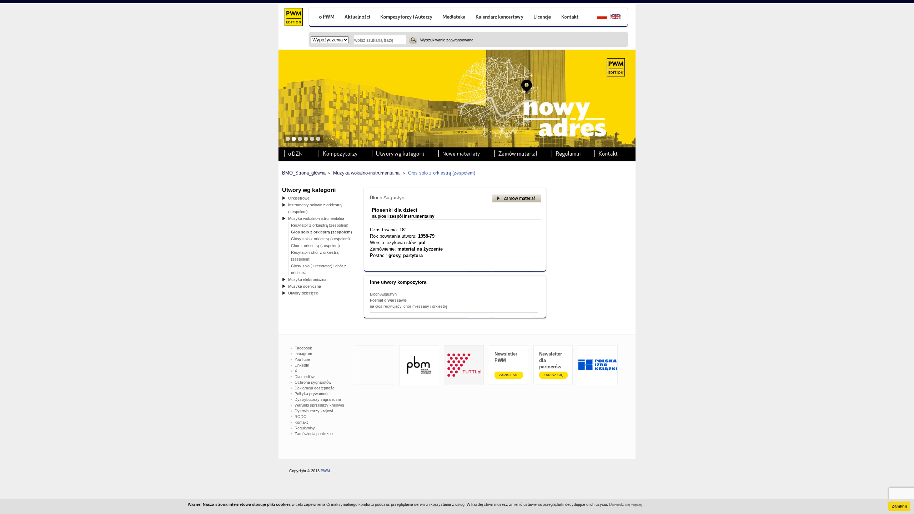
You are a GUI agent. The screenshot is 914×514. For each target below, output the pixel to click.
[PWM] (293, 17)
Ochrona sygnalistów (313, 382)
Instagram (303, 354)
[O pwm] (324, 18)
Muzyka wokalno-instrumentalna (366, 173)
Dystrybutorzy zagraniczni (318, 399)
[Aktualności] (358, 18)
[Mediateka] (454, 18)
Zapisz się (509, 375)
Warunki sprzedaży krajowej (319, 405)
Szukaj (413, 40)
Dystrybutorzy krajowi (314, 411)
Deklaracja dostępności (315, 388)
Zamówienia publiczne (314, 434)
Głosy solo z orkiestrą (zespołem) (320, 239)
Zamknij (899, 506)
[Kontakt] (571, 18)
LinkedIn (302, 365)
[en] (620, 18)
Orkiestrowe (299, 198)
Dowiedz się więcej (625, 504)
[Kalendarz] (499, 18)
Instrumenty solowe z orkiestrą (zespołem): (315, 208)
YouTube (302, 359)
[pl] (597, 18)
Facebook (303, 348)
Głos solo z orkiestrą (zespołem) (441, 173)
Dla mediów (305, 376)
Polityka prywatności (312, 394)
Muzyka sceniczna (304, 286)
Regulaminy (305, 428)
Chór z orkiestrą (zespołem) (315, 245)
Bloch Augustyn (387, 197)
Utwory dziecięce (303, 293)
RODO (301, 416)
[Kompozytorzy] (407, 18)
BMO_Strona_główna (304, 173)
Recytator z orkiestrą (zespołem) (319, 225)
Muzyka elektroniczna (307, 279)
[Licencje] (542, 18)
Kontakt (301, 422)
